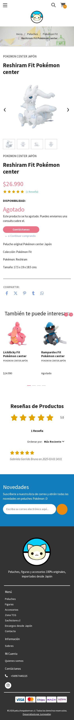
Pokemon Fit (50, 34)
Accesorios (11, 609)
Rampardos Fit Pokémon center (53, 354)
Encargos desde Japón (18, 626)
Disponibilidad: (14, 201)
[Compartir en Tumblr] (33, 293)
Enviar (62, 509)
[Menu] (5, 6)
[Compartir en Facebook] (6, 293)
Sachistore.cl (12, 620)
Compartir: (11, 287)
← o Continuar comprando (20, 236)
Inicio (19, 34)
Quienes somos (14, 661)
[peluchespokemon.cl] (37, 18)
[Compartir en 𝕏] (15, 293)
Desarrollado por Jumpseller (37, 714)
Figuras (9, 604)
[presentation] (5, 111)
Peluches (32, 34)
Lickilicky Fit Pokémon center (14, 354)
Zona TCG (10, 615)
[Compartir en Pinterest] (24, 293)
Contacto (10, 631)
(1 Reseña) (32, 191)
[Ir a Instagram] (8, 685)
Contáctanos (21, 229)
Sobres (9, 646)
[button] (50, 5)
